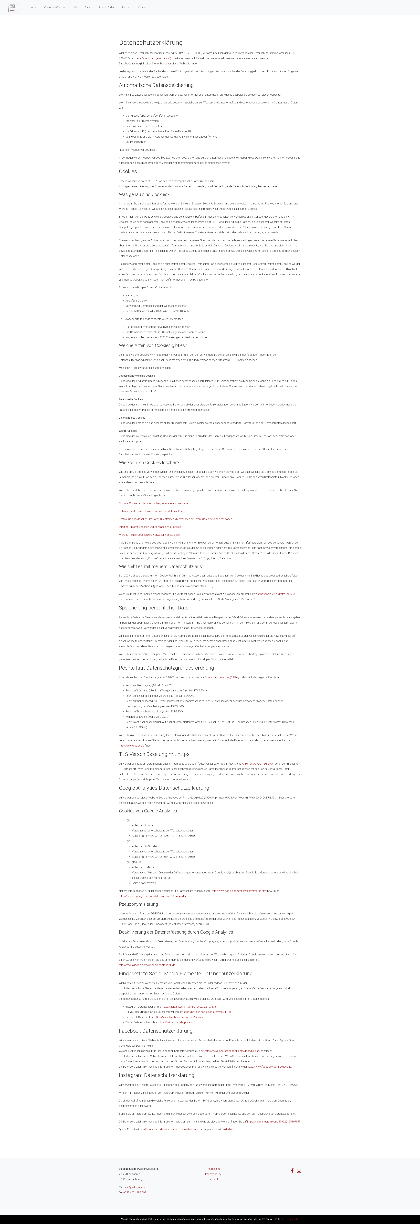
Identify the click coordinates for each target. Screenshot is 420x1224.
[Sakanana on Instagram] (299, 1171)
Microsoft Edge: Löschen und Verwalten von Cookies (149, 534)
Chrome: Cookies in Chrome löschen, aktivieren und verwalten (154, 503)
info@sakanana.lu (135, 1187)
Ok (282, 1219)
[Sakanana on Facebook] (292, 1171)
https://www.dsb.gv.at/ (131, 745)
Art (75, 7)
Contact (142, 7)
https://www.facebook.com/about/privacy (179, 1017)
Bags (88, 7)
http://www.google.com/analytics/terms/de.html (239, 890)
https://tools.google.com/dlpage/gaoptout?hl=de (147, 965)
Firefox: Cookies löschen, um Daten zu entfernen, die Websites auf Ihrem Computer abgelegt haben (175, 519)
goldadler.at (228, 1129)
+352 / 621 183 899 (134, 1192)
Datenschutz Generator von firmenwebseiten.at (172, 1129)
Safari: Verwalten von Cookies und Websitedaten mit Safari (152, 511)
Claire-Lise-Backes (55, 7)
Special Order (106, 7)
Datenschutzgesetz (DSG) (156, 58)
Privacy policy (213, 1174)
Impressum (213, 1168)
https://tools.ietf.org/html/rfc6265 (276, 594)
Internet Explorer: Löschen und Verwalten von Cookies (150, 526)
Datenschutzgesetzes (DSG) (220, 677)
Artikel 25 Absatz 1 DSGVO (257, 763)
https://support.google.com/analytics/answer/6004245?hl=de (154, 896)
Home (33, 7)
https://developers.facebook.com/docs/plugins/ (232, 1050)
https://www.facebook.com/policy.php (269, 1066)
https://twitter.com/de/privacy (176, 1022)
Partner (126, 7)
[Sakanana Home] (13, 7)
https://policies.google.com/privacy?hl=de (207, 1011)
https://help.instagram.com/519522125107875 (189, 1006)
